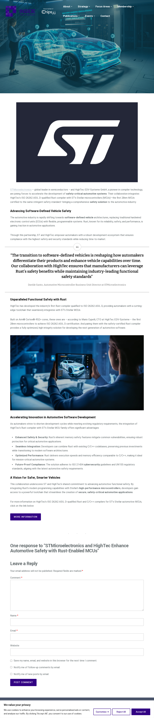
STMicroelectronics (21, 189)
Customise (101, 712)
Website (14, 645)
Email (14, 630)
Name (14, 615)
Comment (16, 577)
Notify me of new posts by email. (31, 674)
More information (25, 517)
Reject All (121, 712)
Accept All (141, 712)
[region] (77, 709)
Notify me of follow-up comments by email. (37, 667)
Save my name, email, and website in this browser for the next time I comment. (55, 660)
